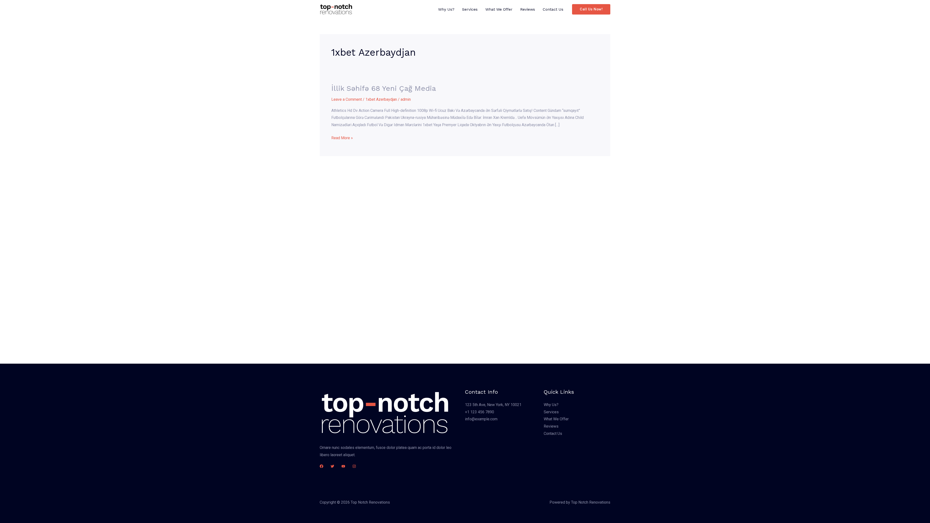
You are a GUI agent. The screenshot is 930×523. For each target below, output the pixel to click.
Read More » (342, 137)
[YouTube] (343, 466)
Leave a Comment (346, 99)
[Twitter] (332, 466)
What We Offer (498, 9)
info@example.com (481, 419)
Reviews (527, 9)
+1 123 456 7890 (479, 412)
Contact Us (553, 9)
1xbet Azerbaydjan (381, 99)
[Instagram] (354, 466)
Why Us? (446, 9)
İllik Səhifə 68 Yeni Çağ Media (383, 88)
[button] (591, 9)
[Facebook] (321, 466)
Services (470, 9)
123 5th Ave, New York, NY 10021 (493, 404)
